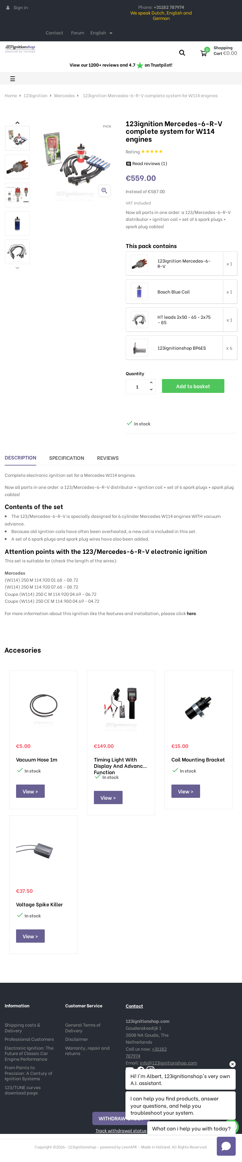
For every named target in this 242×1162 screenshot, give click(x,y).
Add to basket (193, 385)
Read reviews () (146, 163)
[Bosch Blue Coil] (139, 291)
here (191, 613)
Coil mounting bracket (198, 759)
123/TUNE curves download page (23, 1090)
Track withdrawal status (121, 1130)
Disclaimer (76, 1038)
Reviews (108, 457)
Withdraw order (121, 1118)
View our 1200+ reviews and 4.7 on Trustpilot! (121, 64)
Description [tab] (20, 457)
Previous (17, 267)
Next (17, 122)
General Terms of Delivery (83, 1027)
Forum (77, 32)
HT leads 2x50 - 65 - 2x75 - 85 (184, 319)
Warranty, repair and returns (87, 1050)
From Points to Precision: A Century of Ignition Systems (28, 1073)
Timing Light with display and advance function (120, 762)
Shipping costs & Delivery (22, 1027)
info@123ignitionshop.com (168, 1062)
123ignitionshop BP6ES (182, 348)
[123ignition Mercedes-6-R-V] (139, 262)
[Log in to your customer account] (8, 7)
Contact (54, 32)
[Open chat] (226, 1146)
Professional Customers (29, 1038)
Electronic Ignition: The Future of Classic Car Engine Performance (29, 1053)
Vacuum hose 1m (36, 759)
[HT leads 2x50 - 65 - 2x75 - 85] (139, 319)
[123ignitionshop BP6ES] (139, 347)
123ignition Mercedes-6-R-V (184, 263)
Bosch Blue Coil (174, 291)
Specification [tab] (66, 457)
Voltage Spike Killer (39, 904)
